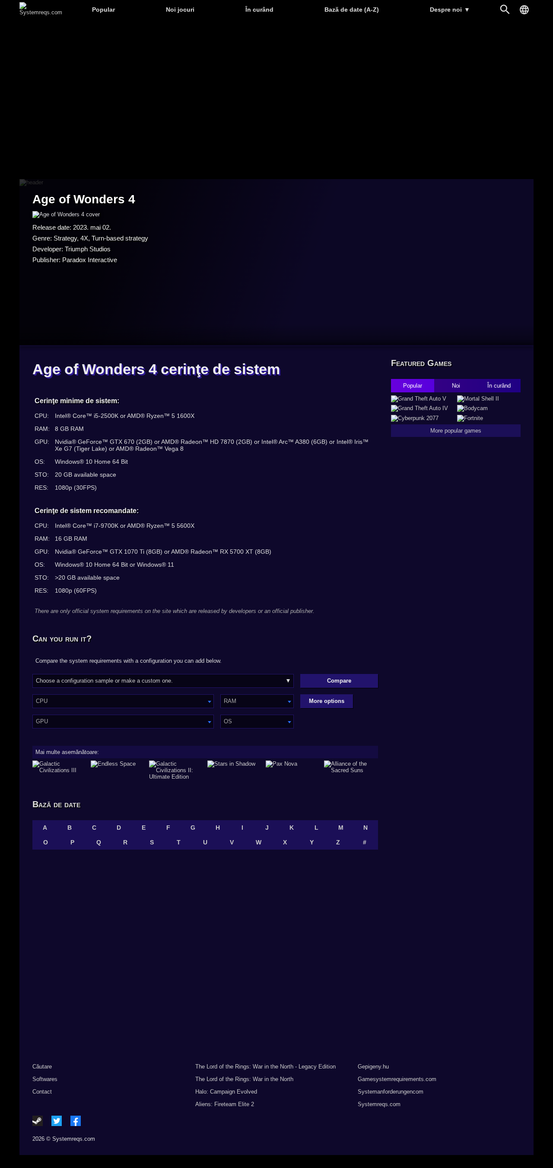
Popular (103, 9)
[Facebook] (75, 1121)
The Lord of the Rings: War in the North (244, 1079)
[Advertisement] (276, 99)
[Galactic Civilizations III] (59, 770)
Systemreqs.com (379, 1104)
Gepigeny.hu (373, 1066)
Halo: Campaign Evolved (226, 1091)
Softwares (44, 1079)
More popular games (455, 430)
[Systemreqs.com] (40, 12)
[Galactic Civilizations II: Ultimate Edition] (176, 770)
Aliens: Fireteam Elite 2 (224, 1104)
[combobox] (123, 701)
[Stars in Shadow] (234, 770)
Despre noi (450, 9)
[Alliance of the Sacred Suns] (351, 770)
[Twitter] (56, 1121)
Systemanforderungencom (390, 1091)
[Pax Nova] (293, 770)
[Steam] (37, 1121)
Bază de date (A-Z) (351, 9)
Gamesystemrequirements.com (397, 1079)
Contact (42, 1091)
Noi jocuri (180, 9)
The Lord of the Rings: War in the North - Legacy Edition (265, 1066)
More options (326, 701)
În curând (259, 9)
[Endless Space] (118, 770)
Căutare (42, 1066)
